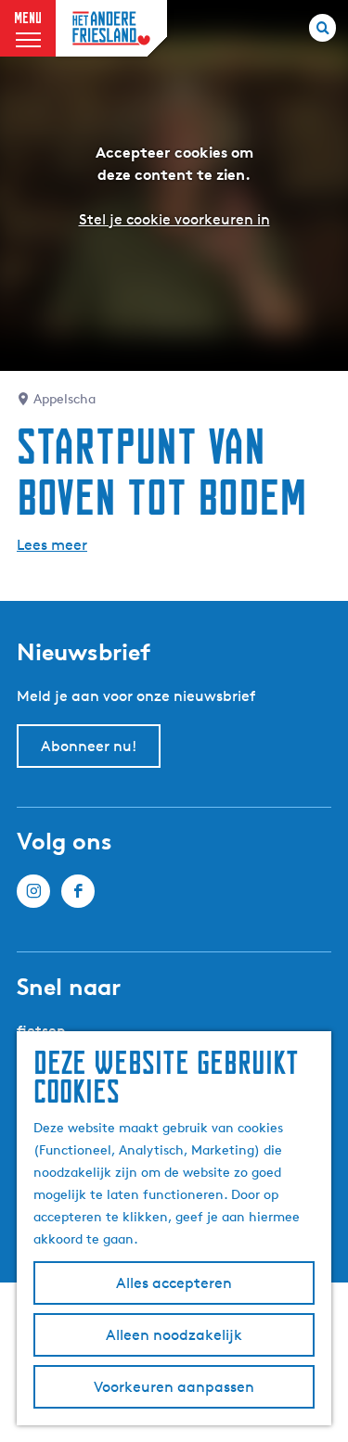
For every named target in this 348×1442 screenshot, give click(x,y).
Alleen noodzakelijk (174, 1335)
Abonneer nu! (88, 746)
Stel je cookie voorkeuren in (174, 219)
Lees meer (52, 545)
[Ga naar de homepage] (111, 28)
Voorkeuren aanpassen (174, 1387)
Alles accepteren (174, 1283)
